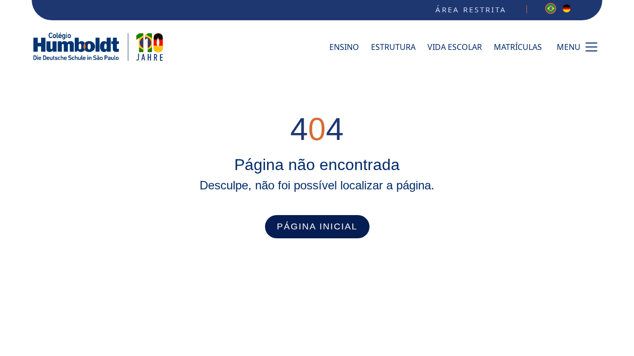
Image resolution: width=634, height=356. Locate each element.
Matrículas (518, 47)
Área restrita (471, 9)
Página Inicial (317, 226)
